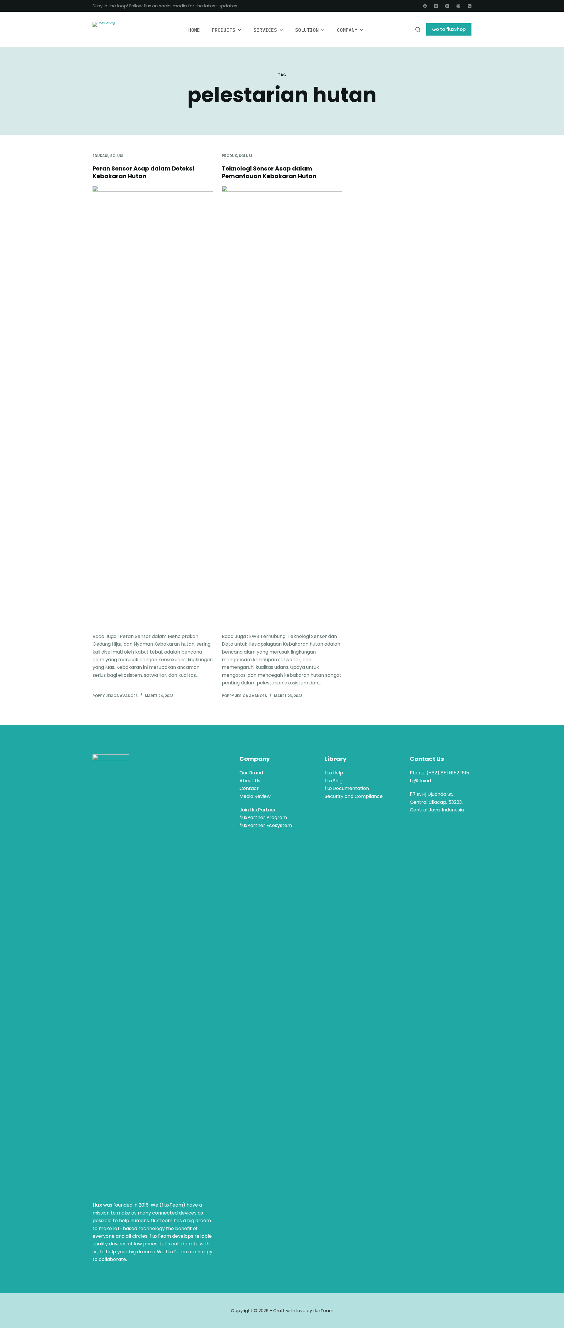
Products (223, 30)
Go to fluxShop (449, 29)
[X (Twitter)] (436, 6)
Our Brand (251, 772)
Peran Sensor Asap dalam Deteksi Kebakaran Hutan (143, 172)
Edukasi (100, 155)
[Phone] (469, 6)
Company (347, 30)
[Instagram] (447, 6)
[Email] (458, 6)
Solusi (116, 155)
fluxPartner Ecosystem (265, 825)
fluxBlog (334, 780)
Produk (229, 155)
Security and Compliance (354, 796)
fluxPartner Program (263, 817)
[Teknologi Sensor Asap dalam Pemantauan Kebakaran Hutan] (282, 406)
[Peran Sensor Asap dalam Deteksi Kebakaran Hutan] (153, 406)
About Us (249, 780)
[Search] (417, 29)
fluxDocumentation (347, 788)
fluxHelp (334, 772)
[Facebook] (425, 6)
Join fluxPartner (257, 809)
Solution (307, 30)
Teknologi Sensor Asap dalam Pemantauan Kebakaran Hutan (269, 172)
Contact (249, 788)
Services (265, 30)
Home (194, 30)
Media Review (255, 796)
